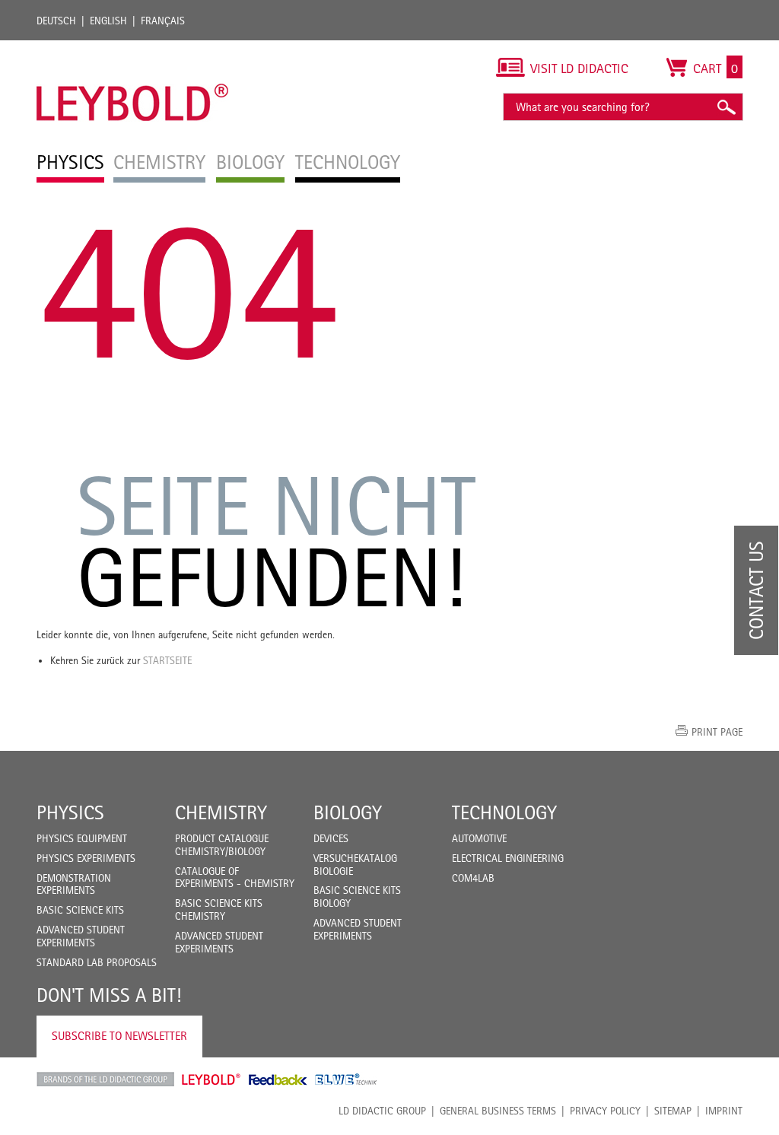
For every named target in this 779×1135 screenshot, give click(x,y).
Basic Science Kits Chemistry (218, 909)
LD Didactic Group (382, 1111)
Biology (347, 812)
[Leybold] (133, 48)
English (108, 20)
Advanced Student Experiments (81, 936)
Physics (70, 812)
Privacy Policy (605, 1111)
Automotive (479, 838)
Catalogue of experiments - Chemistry (234, 877)
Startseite (167, 660)
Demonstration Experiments (74, 884)
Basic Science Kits (80, 910)
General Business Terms (498, 1111)
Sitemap (673, 1111)
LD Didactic (105, 1079)
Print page (717, 732)
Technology (504, 812)
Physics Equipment (82, 838)
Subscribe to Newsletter (119, 1035)
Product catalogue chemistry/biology (222, 844)
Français (163, 20)
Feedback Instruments (278, 1079)
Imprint (723, 1111)
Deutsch (56, 20)
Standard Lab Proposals (97, 962)
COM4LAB (473, 878)
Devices (330, 838)
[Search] (726, 107)
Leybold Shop (211, 1079)
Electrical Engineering (508, 858)
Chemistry (221, 812)
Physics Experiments (86, 858)
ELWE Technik (346, 1079)
